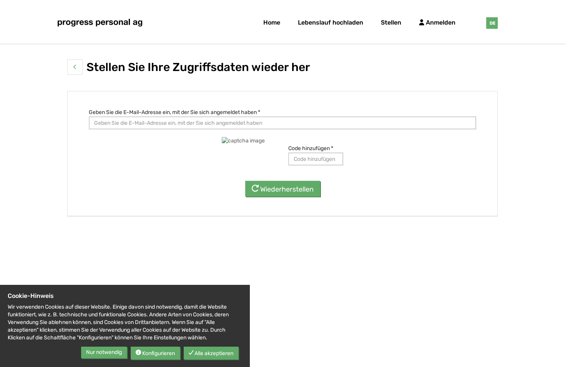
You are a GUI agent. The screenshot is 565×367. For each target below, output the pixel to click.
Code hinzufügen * (310, 148)
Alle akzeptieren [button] (213, 353)
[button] (75, 67)
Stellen (391, 22)
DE (492, 23)
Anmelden (439, 22)
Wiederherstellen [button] (286, 189)
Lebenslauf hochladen (330, 22)
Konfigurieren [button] (158, 353)
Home (271, 22)
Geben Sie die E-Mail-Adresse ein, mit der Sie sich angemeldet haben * (174, 112)
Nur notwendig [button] (104, 352)
